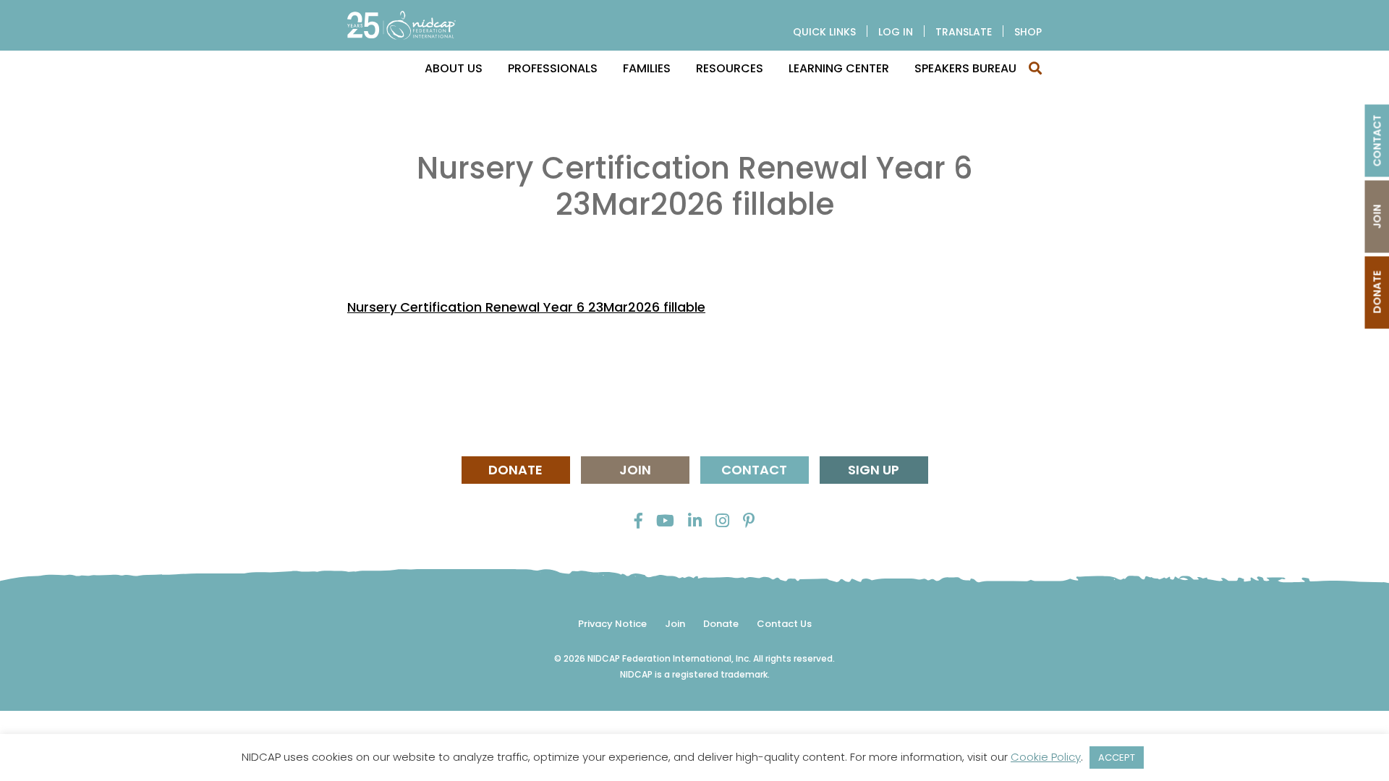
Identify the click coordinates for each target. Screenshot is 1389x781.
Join (635, 470)
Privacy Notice (612, 624)
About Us (454, 68)
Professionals (553, 68)
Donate (515, 470)
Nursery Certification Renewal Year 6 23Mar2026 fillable (526, 307)
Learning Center (839, 68)
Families (647, 68)
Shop (1028, 32)
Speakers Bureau (965, 68)
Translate (963, 32)
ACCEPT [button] (1116, 757)
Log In (895, 32)
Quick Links (824, 32)
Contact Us (784, 624)
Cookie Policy (1046, 756)
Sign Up (873, 470)
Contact (754, 470)
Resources (729, 68)
